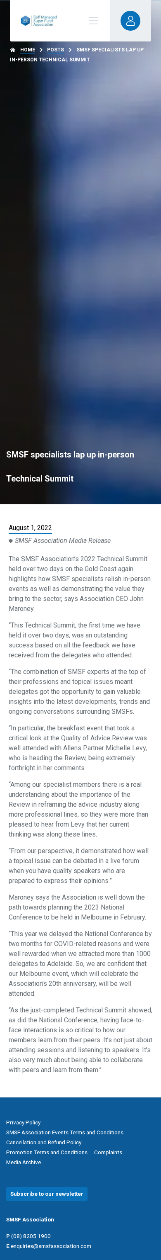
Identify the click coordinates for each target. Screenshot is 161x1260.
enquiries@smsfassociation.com (51, 1246)
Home (27, 50)
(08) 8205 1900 (31, 1236)
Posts (55, 50)
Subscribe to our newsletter (46, 1193)
